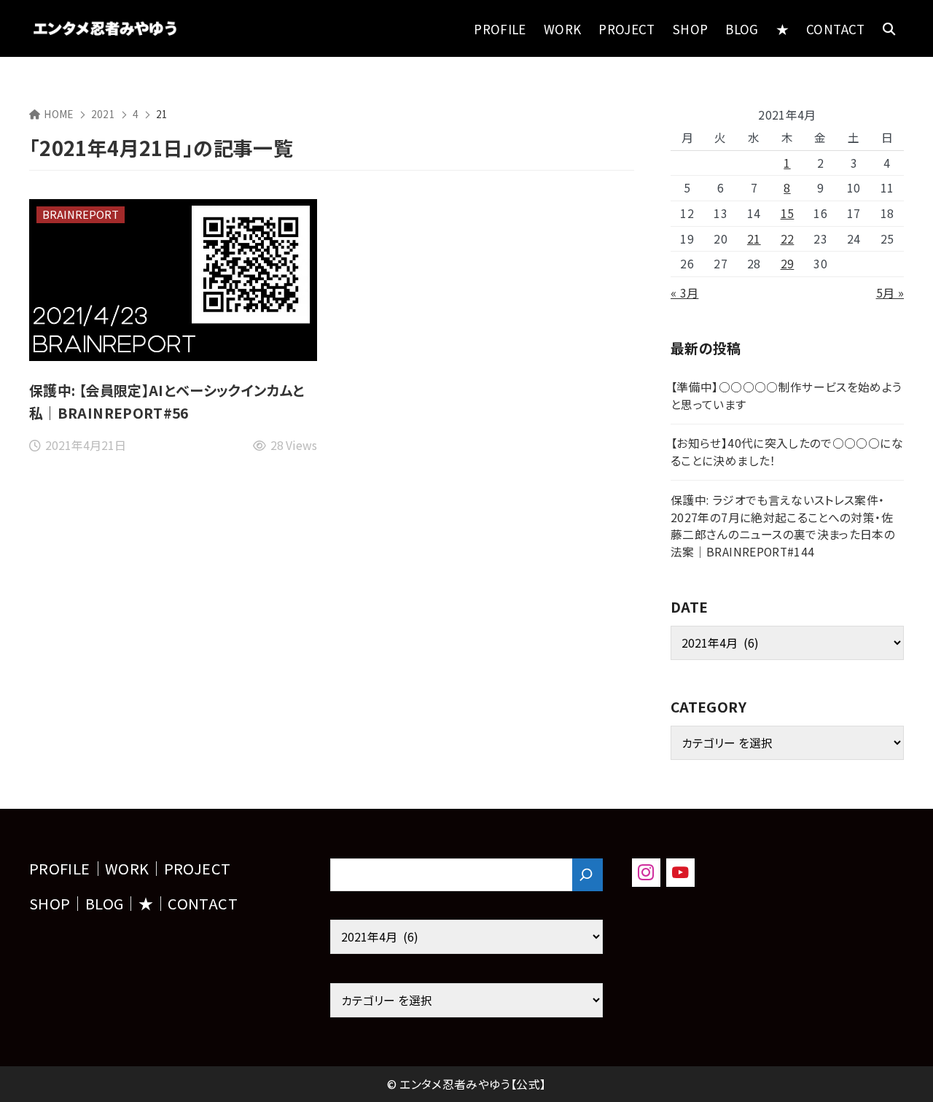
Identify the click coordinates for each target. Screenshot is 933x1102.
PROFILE (59, 868)
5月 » (890, 292)
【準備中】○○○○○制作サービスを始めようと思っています (786, 396)
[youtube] (680, 872)
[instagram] (646, 872)
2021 (103, 113)
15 (788, 213)
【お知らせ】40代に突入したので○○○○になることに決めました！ (787, 452)
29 (788, 263)
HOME (58, 113)
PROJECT (197, 868)
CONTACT (203, 903)
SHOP (49, 903)
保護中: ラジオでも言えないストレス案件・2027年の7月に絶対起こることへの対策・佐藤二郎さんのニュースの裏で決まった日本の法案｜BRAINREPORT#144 (783, 526)
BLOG (104, 903)
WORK (127, 868)
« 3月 (684, 292)
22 (788, 238)
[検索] (587, 874)
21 (754, 238)
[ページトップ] (900, 1069)
